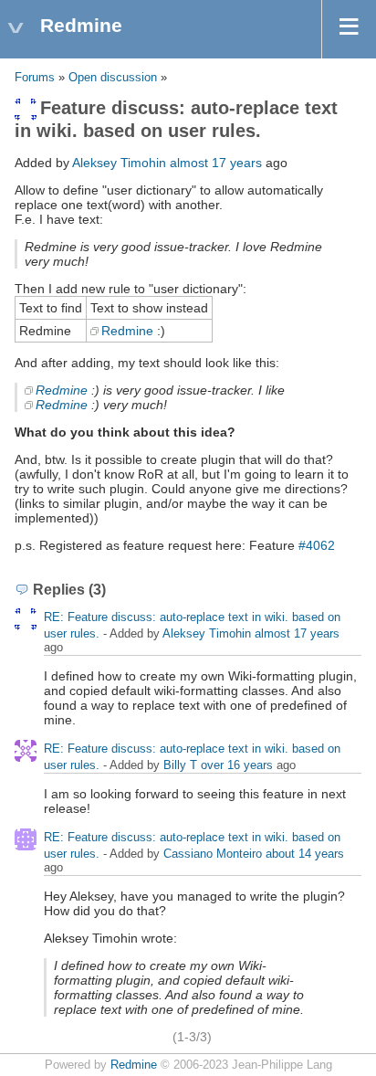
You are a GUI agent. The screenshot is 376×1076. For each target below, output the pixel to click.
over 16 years (237, 765)
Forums (35, 77)
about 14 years (305, 853)
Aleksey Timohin (119, 162)
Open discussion (112, 77)
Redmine (127, 330)
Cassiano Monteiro (212, 853)
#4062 (316, 545)
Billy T (180, 765)
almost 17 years (216, 162)
